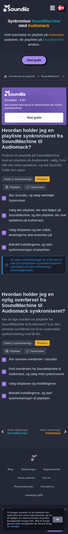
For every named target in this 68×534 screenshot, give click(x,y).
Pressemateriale (23, 486)
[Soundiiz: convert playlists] (34, 457)
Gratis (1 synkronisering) (17, 179)
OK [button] (57, 519)
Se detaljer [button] (13, 526)
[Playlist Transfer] (16, 7)
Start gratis (34, 60)
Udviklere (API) (34, 495)
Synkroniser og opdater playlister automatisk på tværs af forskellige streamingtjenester (35, 267)
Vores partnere (26, 477)
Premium (42, 179)
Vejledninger (28, 469)
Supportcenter (52, 469)
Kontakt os (47, 486)
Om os (46, 477)
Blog (10, 469)
